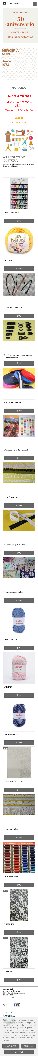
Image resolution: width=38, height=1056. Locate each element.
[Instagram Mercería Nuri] (18, 1005)
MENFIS (8, 687)
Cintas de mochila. (12, 402)
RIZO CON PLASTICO (13, 782)
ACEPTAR (19, 1052)
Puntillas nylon (11, 497)
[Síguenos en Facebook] (15, 1005)
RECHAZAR (28, 1046)
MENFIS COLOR (11, 734)
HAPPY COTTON (11, 213)
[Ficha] (19, 193)
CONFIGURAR (10, 1046)
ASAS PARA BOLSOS (13, 307)
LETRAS (8, 971)
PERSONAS (9, 924)
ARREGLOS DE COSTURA (14, 158)
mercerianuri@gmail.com (12, 997)
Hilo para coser (11, 876)
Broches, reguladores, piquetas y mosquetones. (18, 356)
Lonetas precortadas (13, 592)
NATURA (8, 260)
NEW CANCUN (11, 639)
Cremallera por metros (14, 545)
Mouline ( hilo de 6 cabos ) (16, 450)
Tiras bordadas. (11, 829)
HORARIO (19, 87)
